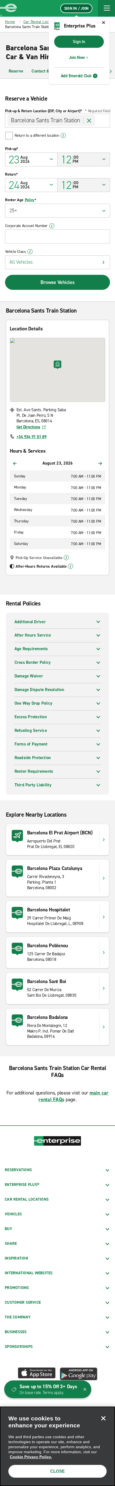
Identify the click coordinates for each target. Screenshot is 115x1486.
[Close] (103, 1418)
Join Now (77, 57)
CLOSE (57, 1471)
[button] (106, 8)
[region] (57, 1446)
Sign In (79, 41)
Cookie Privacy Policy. (31, 1457)
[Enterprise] (8, 8)
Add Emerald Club (76, 76)
